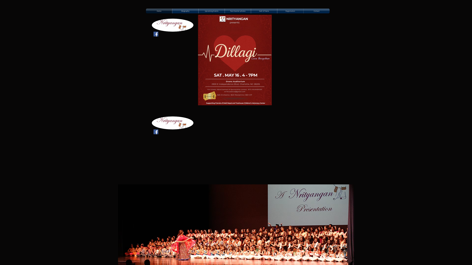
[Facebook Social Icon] (156, 34)
